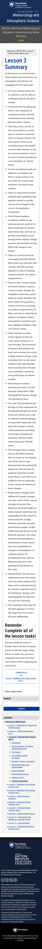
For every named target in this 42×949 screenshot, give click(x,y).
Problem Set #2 (21, 672)
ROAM (10, 896)
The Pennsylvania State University (16, 936)
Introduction (16, 743)
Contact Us (5, 921)
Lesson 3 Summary (20, 781)
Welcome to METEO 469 (16, 51)
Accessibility (18, 938)
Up (21, 675)
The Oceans (16, 752)
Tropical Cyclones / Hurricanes (23, 761)
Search (21, 709)
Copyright (20, 940)
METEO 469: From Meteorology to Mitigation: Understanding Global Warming (21, 32)
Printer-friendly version (13, 691)
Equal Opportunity (30, 938)
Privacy (31, 936)
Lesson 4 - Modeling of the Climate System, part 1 (21, 679)
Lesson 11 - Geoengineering (19, 823)
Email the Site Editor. (16, 921)
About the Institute (28, 919)
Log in (21, 40)
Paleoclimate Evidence (20, 774)
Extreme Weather (18, 771)
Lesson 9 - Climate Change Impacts (21, 814)
